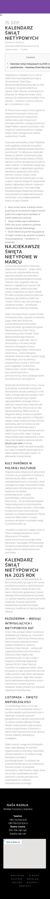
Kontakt (25, 886)
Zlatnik (16, 879)
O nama (34, 875)
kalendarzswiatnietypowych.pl (20, 45)
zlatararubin (11, 49)
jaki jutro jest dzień (14, 443)
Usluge (17, 882)
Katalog (33, 879)
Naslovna (18, 875)
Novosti (32, 882)
